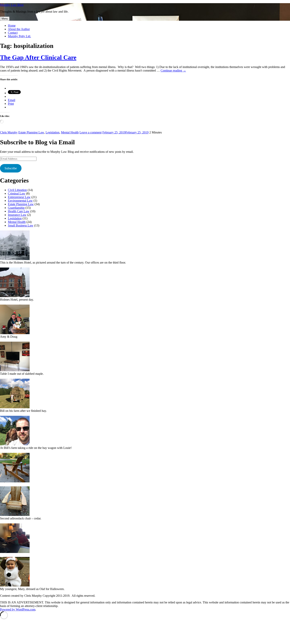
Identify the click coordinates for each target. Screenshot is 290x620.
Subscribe (11, 168)
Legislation (52, 132)
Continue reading (173, 70)
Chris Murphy (9, 132)
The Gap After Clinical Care (38, 57)
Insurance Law (17, 214)
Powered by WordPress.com (17, 609)
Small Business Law (20, 225)
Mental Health (70, 132)
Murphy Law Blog (11, 5)
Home (12, 25)
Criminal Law (16, 193)
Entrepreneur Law (19, 197)
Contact (13, 32)
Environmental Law (20, 200)
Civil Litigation (17, 190)
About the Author (19, 29)
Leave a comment (91, 132)
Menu (5, 18)
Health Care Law (18, 211)
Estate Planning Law (31, 132)
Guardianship (16, 207)
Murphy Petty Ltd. (19, 36)
